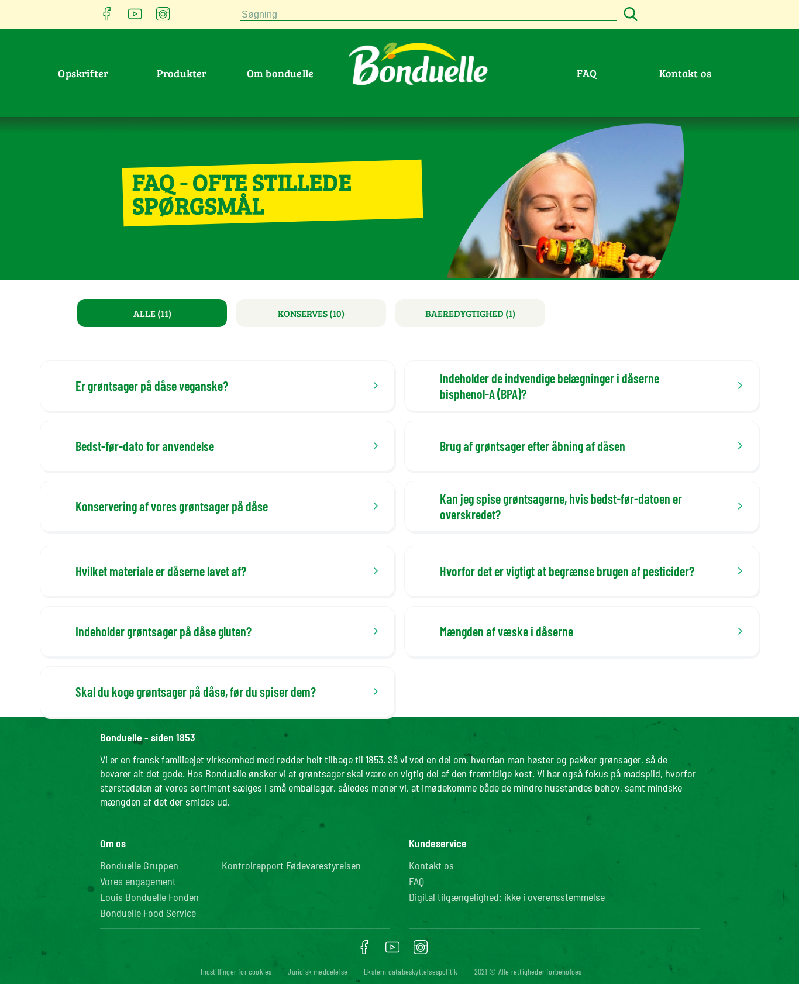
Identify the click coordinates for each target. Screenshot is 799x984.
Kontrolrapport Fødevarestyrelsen (291, 865)
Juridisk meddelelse (317, 971)
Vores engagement (138, 881)
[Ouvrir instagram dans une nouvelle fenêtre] (163, 17)
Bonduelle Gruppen (139, 865)
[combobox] (428, 15)
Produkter (182, 73)
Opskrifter (83, 73)
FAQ (587, 73)
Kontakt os (685, 73)
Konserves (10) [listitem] (311, 313)
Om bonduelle (280, 73)
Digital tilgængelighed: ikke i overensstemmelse (507, 896)
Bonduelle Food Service (148, 912)
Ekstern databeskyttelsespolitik (410, 971)
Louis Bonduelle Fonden (149, 896)
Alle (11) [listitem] (152, 313)
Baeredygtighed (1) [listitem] (470, 313)
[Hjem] (105, 138)
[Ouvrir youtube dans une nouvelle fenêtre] (135, 17)
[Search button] (629, 15)
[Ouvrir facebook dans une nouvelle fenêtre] (107, 17)
